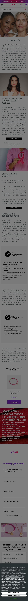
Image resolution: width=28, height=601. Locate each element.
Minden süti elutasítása (14, 595)
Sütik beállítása (14, 598)
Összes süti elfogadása (14, 592)
